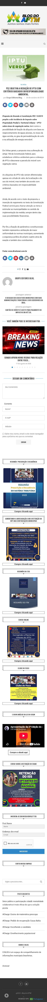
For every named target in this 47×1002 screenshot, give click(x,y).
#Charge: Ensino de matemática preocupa (20, 914)
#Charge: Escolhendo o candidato (17, 927)
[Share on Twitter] (10, 105)
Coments (8, 404)
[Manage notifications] (7, 996)
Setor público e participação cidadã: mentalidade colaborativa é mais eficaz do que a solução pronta (23, 904)
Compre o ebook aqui (19, 752)
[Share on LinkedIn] (21, 105)
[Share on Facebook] (5, 105)
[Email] (25, 3)
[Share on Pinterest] (16, 105)
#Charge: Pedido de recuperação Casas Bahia (22, 921)
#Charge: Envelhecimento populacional (19, 933)
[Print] (32, 105)
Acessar (6, 966)
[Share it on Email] (26, 105)
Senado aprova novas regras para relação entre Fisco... (23, 359)
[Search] (44, 43)
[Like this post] (20, 269)
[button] (5, 347)
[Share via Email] (28, 269)
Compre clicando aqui (23, 511)
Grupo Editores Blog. (14, 98)
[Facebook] (21, 3)
